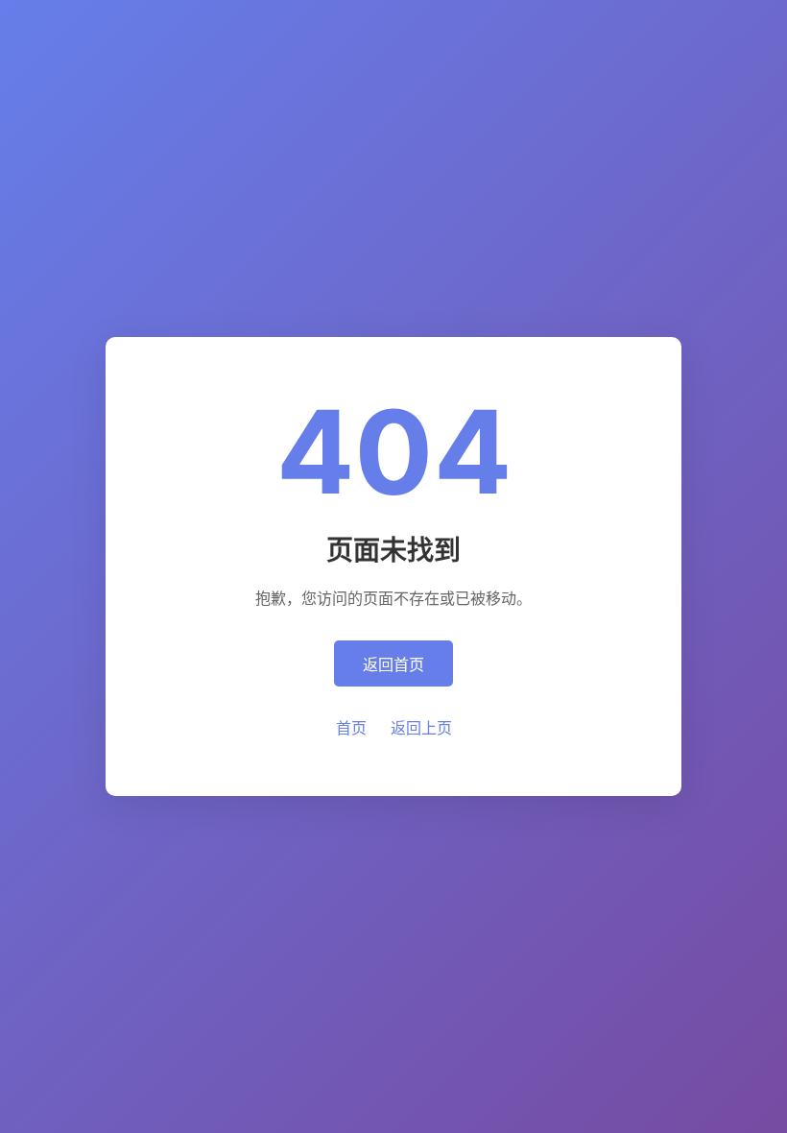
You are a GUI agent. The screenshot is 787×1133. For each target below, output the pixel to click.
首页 (351, 727)
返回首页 (393, 664)
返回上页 (421, 727)
